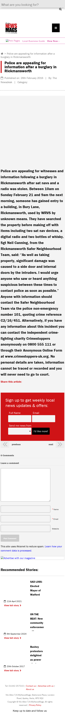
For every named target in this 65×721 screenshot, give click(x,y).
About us (30, 689)
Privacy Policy (35, 705)
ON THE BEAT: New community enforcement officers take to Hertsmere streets (37, 622)
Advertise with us (46, 685)
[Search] (60, 9)
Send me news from (20, 425)
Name (56, 509)
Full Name (14, 412)
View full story (11, 605)
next (51, 444)
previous (16, 444)
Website (55, 528)
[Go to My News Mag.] (2, 53)
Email (36, 412)
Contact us (31, 685)
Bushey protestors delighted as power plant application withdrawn (37, 654)
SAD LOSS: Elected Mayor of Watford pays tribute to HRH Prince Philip (37, 589)
